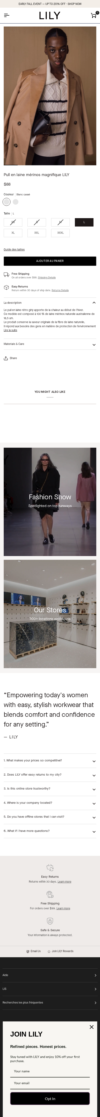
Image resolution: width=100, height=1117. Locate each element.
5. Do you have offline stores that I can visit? (34, 816)
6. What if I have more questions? (27, 831)
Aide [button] (5, 975)
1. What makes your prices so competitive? (33, 760)
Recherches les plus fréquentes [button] (23, 1002)
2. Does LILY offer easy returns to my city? (33, 774)
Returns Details (60, 290)
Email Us (35, 951)
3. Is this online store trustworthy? (27, 788)
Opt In (50, 1098)
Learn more (64, 881)
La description (13, 303)
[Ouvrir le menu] (11, 15)
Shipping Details (47, 278)
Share (13, 358)
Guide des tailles (14, 249)
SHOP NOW (74, 4)
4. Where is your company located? (28, 802)
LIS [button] (4, 989)
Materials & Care (14, 344)
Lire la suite (10, 330)
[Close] (91, 1027)
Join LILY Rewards (61, 951)
